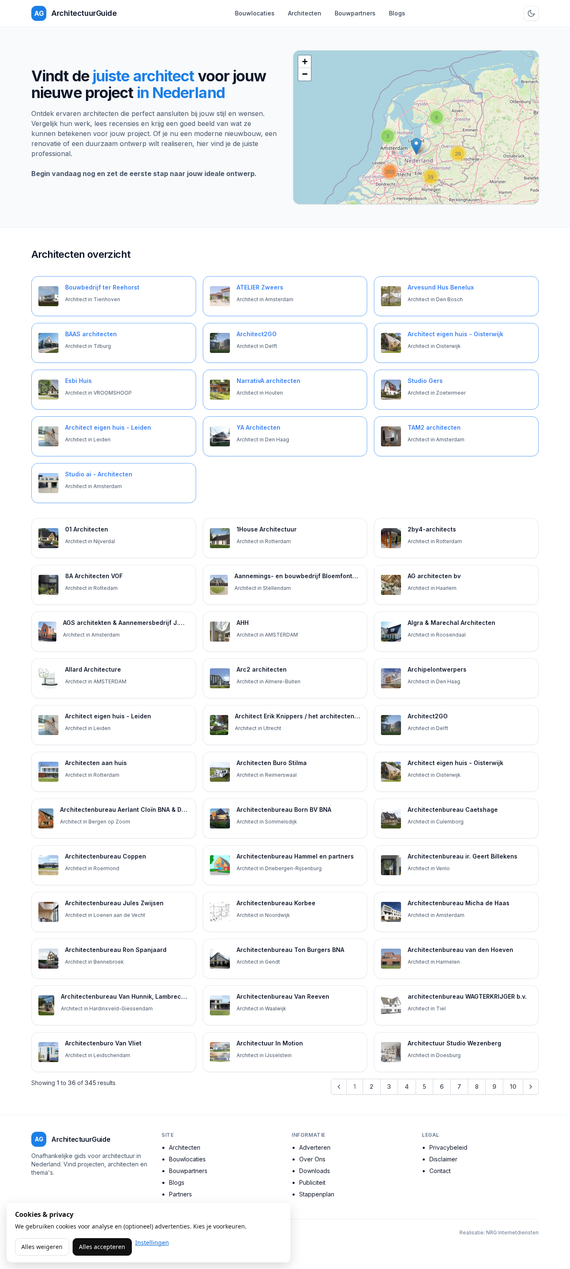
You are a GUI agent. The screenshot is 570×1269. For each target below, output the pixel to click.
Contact (440, 1170)
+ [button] (305, 61)
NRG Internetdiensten (512, 1232)
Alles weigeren (42, 1247)
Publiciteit (312, 1182)
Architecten (304, 13)
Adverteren (314, 1147)
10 (513, 1086)
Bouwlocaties (255, 13)
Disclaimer (443, 1159)
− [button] (305, 74)
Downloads (314, 1170)
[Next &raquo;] (531, 1087)
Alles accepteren (102, 1247)
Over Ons (312, 1159)
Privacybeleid (448, 1147)
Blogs (397, 13)
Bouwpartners (355, 13)
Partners (180, 1194)
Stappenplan (316, 1194)
